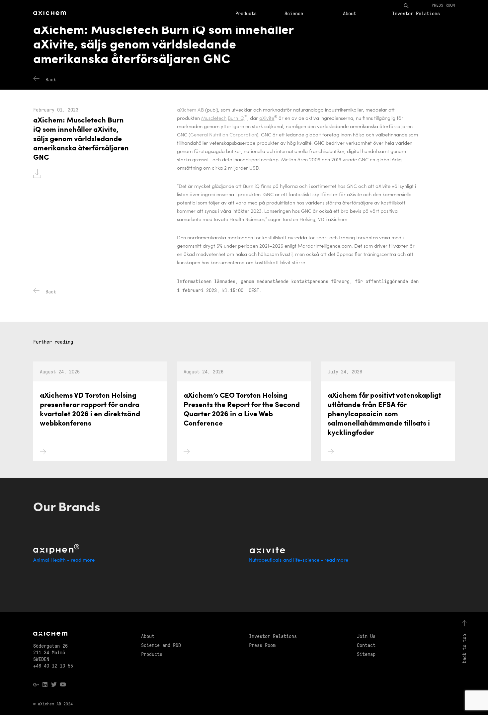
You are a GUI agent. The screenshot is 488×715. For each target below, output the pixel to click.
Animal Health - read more (64, 560)
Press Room (262, 645)
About (349, 13)
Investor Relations (416, 13)
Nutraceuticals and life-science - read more (298, 560)
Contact (366, 645)
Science (294, 13)
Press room (443, 5)
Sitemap (366, 654)
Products (246, 13)
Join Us (366, 636)
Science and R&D (161, 645)
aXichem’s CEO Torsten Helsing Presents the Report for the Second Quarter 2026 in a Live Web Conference (242, 410)
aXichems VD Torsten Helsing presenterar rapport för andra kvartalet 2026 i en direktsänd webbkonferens (90, 410)
